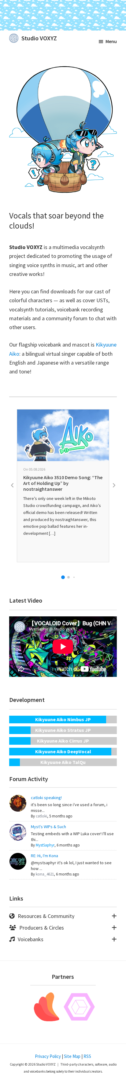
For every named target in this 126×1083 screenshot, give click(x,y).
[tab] (63, 916)
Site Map (72, 1056)
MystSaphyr (45, 845)
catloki (41, 816)
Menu (111, 41)
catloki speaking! (46, 797)
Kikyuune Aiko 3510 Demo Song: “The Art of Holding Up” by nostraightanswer (62, 483)
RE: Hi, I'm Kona (44, 855)
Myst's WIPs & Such (48, 826)
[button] (63, 577)
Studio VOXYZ (39, 38)
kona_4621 (45, 874)
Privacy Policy (48, 1056)
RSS (87, 1056)
